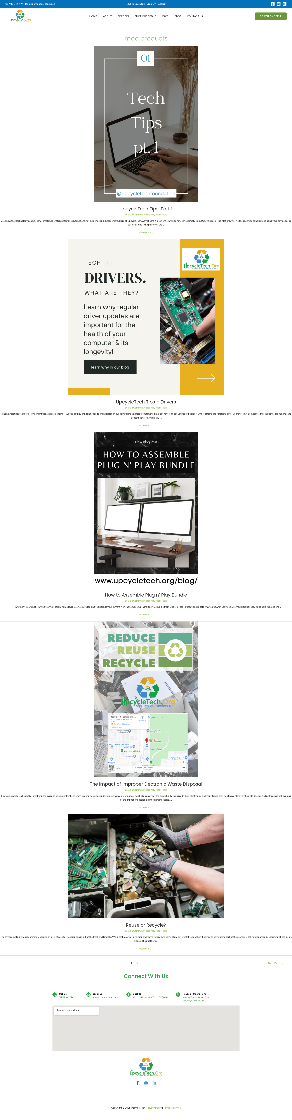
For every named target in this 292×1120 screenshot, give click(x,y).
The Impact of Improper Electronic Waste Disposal (146, 784)
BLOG (177, 16)
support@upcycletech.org (42, 3)
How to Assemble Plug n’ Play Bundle (146, 595)
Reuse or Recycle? (146, 925)
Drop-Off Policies (155, 3)
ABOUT (107, 16)
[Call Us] (54, 994)
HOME (93, 16)
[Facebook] (273, 4)
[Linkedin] (279, 4)
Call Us (63, 993)
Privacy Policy (154, 1107)
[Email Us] (88, 994)
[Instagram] (285, 4)
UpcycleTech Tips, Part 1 (146, 209)
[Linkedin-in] (154, 1083)
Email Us (97, 993)
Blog (147, 214)
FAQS (165, 16)
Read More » (146, 232)
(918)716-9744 (17, 3)
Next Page (275, 963)
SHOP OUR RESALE (145, 16)
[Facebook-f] (137, 1083)
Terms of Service (172, 1107)
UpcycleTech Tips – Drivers (146, 402)
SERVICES (123, 16)
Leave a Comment (134, 214)
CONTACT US (195, 16)
